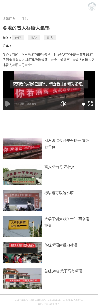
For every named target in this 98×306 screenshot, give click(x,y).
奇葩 (18, 38)
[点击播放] (8, 104)
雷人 (50, 38)
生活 (25, 18)
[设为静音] (63, 104)
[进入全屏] (90, 104)
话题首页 (9, 18)
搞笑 (34, 38)
